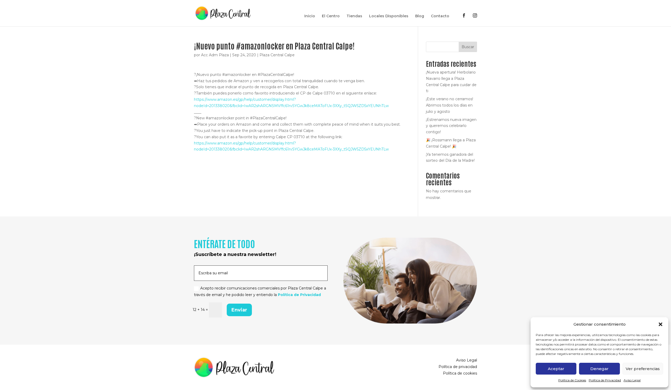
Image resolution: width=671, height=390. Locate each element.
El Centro (331, 16)
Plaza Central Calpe (277, 55)
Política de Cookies (572, 380)
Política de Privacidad (605, 380)
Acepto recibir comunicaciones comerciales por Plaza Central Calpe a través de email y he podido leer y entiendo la (260, 291)
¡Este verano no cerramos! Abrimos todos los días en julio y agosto (449, 105)
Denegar (599, 368)
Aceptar (556, 368)
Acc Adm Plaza (215, 55)
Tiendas (354, 16)
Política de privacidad (458, 366)
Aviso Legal (632, 380)
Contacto (440, 16)
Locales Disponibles (388, 16)
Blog (419, 16)
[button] (660, 324)
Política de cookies (460, 373)
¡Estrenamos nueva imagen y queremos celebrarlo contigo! (451, 126)
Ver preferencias (643, 368)
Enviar (239, 310)
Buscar (468, 46)
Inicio (309, 16)
